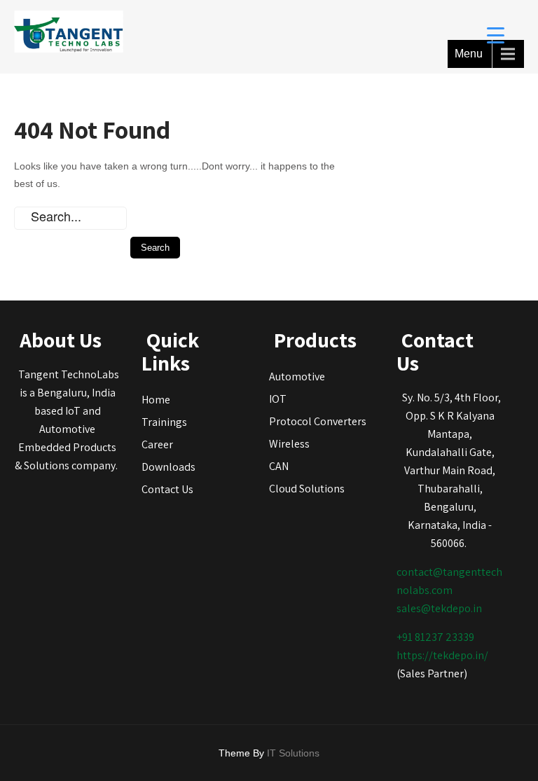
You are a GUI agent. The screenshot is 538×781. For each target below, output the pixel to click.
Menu (469, 54)
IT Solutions (293, 753)
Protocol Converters (317, 421)
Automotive (297, 376)
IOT (278, 399)
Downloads (168, 466)
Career (157, 444)
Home (156, 399)
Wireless (289, 443)
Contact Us (167, 489)
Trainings (164, 422)
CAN (279, 466)
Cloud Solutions (307, 488)
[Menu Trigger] (495, 34)
